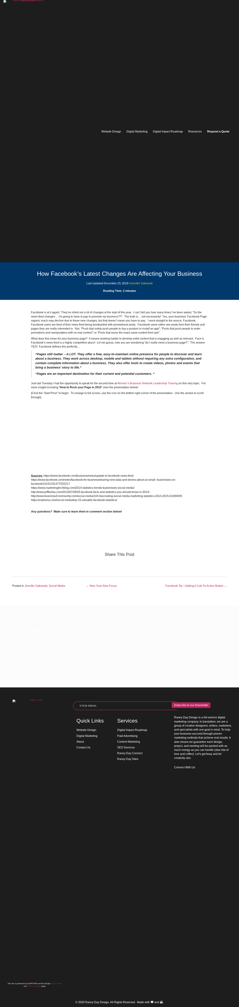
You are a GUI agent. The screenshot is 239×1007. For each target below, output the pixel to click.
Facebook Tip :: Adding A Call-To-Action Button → (196, 585)
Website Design (111, 131)
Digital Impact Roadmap (168, 131)
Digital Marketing (136, 131)
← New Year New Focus (101, 585)
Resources (195, 131)
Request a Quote (218, 131)
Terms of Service (34, 986)
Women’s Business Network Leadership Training (147, 383)
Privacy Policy (56, 983)
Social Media (57, 585)
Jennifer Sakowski (141, 283)
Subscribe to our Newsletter (191, 705)
